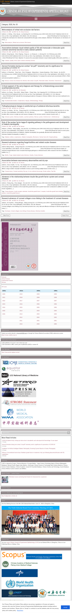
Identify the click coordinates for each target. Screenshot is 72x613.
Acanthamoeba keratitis (11, 100)
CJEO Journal (5, 1)
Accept (65, 607)
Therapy (41, 100)
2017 (21, 300)
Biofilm (7, 155)
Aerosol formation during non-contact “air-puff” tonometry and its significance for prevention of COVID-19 (32, 67)
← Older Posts (5, 215)
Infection (24, 80)
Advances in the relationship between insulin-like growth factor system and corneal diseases (33, 178)
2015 (21, 307)
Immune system (9, 117)
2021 (3, 297)
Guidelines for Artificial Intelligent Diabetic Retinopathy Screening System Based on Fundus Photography (28, 448)
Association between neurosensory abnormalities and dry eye (25, 160)
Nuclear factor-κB (44, 137)
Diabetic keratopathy (27, 137)
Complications (21, 100)
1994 (55, 310)
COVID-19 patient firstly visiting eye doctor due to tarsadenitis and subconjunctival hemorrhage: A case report (30, 440)
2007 (38, 300)
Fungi (10, 155)
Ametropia (7, 211)
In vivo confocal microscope (35, 171)
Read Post (66, 42)
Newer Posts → (66, 215)
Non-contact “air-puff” (33, 80)
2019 (21, 294)
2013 (21, 314)
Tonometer (51, 80)
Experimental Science (7, 280)
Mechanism (36, 137)
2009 (38, 294)
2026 (3, 314)
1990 (55, 324)
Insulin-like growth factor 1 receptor (37, 191)
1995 (55, 307)
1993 (55, 314)
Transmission (58, 80)
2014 (21, 310)
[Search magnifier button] (68, 432)
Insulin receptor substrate (20, 191)
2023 (3, 304)
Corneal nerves (9, 171)
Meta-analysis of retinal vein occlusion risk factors (21, 30)
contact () (22, 542)
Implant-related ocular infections (21, 155)
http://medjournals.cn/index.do (9, 496)
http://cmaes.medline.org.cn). (9, 335)
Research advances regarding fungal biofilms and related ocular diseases (29, 142)
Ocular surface (46, 171)
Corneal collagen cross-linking (18, 211)
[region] (36, 606)
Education (23, 90)
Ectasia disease (31, 211)
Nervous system (38, 117)
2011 (21, 320)
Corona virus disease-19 (15, 80)
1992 (55, 317)
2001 (38, 320)
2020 (3, 294)
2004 (38, 310)
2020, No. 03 (16, 32)
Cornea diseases (9, 191)
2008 (38, 297)
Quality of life (13, 60)
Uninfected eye (55, 117)
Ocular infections (38, 155)
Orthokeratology (34, 100)
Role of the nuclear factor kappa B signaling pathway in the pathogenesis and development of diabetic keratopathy (35, 123)
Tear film (53, 171)
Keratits (32, 155)
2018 (21, 297)
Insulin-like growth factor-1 (13, 193)
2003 (38, 314)
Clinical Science (25, 32)
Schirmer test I (47, 117)
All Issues (4, 286)
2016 (21, 304)
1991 (55, 320)
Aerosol (7, 80)
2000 (38, 324)
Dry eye (25, 171)
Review (22, 108)
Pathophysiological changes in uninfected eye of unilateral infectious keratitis (31, 106)
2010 (21, 324)
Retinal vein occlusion (18, 42)
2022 (3, 300)
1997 (55, 300)
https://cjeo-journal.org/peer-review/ (10, 352)
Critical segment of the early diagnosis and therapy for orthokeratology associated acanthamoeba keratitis (32, 87)
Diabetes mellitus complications (13, 137)
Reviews (4, 282)
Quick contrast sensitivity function (26, 60)
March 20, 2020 (7, 32)
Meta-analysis (8, 42)
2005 (38, 307)
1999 (55, 294)
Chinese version (6, 3)
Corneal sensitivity (18, 171)
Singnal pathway (53, 137)
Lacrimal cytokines (29, 117)
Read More (20, 610)
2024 (3, 307)
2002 (38, 317)
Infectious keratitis (18, 117)
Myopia (27, 100)
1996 (55, 304)
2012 (21, 317)
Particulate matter (43, 80)
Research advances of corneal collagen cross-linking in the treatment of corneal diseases (35, 198)
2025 (3, 310)
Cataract (7, 60)
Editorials (4, 277)
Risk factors (28, 42)
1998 (55, 297)
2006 (38, 304)
